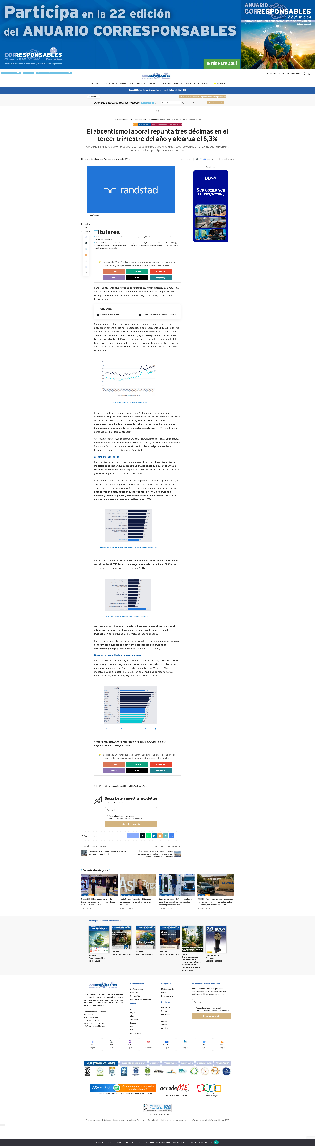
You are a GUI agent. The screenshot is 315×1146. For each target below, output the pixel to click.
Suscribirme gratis (131, 824)
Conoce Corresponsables (11, 73)
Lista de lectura (284, 73)
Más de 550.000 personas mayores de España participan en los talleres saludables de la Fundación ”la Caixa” (99, 902)
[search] (304, 74)
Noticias (85, 895)
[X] (111, 1044)
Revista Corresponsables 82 (169, 953)
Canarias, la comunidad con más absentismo (159, 314)
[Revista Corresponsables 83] (145, 937)
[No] (312, 1142)
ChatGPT (137, 271)
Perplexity (160, 277)
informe (144, 786)
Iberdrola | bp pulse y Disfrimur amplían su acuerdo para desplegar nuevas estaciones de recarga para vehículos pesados (176, 902)
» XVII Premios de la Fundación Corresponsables (54, 73)
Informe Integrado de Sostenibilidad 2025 (210, 1120)
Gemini (114, 277)
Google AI (160, 271)
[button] (200, 159)
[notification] (309, 73)
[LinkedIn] (185, 1044)
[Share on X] (197, 159)
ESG (131, 786)
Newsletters (296, 73)
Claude (114, 271)
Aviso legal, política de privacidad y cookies (167, 1120)
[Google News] (167, 1044)
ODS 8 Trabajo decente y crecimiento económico (167, 124)
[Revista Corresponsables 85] (121, 937)
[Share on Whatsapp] (148, 835)
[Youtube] (148, 1044)
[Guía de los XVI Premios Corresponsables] (216, 939)
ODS (124, 786)
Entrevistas (138, 895)
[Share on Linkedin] (86, 249)
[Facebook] (93, 1044)
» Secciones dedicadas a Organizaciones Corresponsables (203, 96)
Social (135, 124)
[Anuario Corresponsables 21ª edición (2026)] (99, 939)
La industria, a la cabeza (109, 314)
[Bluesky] (204, 1044)
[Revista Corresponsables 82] (170, 937)
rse (128, 786)
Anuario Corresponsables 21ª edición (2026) (98, 958)
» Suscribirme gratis (215, 103)
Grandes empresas (144, 124)
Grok (137, 277)
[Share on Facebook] (193, 159)
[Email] (86, 255)
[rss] (222, 1044)
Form (3, 1125)
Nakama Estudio (136, 1120)
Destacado (163, 895)
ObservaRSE (28, 73)
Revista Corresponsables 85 (121, 953)
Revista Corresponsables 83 (145, 953)
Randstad (137, 786)
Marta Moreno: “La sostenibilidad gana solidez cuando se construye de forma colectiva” (135, 902)
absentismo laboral (115, 786)
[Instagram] (130, 1044)
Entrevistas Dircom (127, 895)
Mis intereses (272, 73)
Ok (216, 1142)
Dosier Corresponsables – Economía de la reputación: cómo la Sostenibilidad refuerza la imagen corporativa (191, 962)
